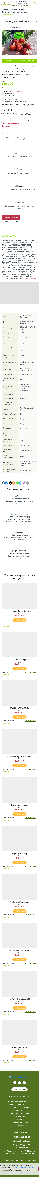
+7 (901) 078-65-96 (21, 3)
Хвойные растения (19, 1122)
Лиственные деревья (19, 1107)
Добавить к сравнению (10, 123)
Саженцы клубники (17, 91)
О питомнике (14, 1160)
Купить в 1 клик (11, 132)
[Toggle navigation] (36, 3)
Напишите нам (20, 1089)
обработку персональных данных (23, 1167)
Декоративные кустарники (19, 1101)
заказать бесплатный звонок (20, 5)
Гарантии (33, 1160)
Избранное (6, 126)
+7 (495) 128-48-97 (21, 1)
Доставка (5, 1160)
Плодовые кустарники (19, 1113)
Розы (19, 1119)
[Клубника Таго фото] (19, 42)
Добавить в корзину (13, 138)
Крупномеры (19, 1116)
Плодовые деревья (19, 1110)
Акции (22, 1160)
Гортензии (19, 1125)
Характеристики (11, 217)
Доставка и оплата (12, 222)
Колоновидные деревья (19, 1104)
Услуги (27, 1160)
